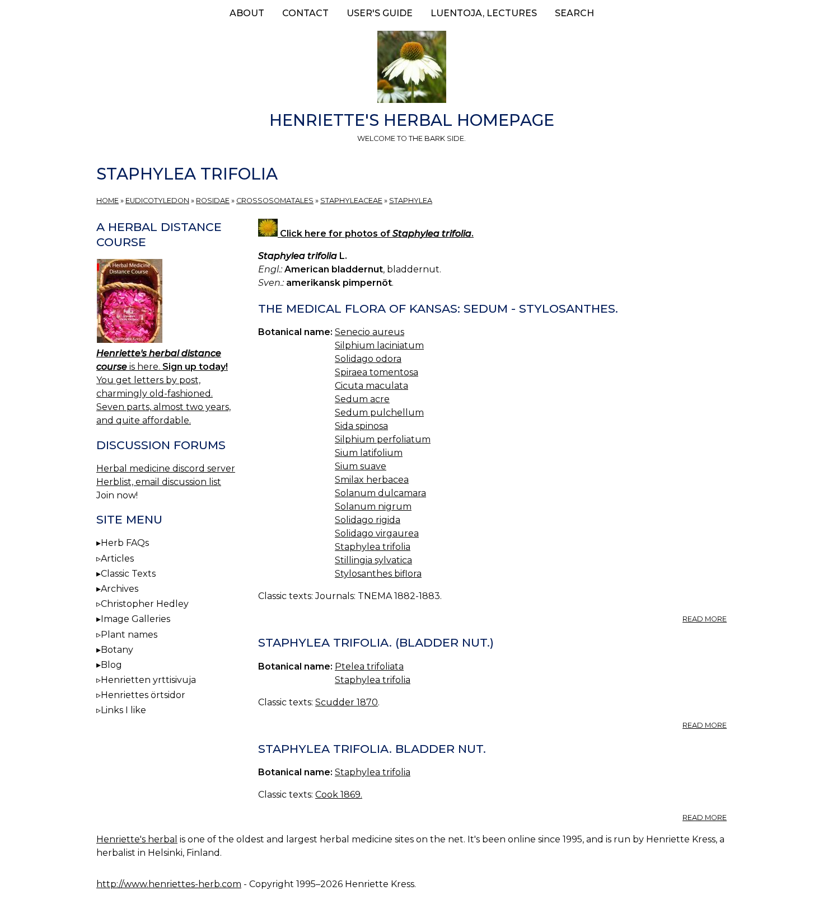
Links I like (123, 710)
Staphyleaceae (351, 200)
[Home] (411, 69)
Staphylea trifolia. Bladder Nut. (372, 749)
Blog (111, 664)
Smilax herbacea (372, 479)
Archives (119, 588)
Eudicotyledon (157, 200)
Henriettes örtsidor (143, 695)
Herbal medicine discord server (165, 468)
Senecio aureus (369, 332)
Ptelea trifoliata (369, 666)
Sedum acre (362, 399)
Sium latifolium (369, 452)
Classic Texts (128, 573)
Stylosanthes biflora (378, 573)
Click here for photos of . (376, 233)
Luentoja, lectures (484, 13)
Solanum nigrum (373, 506)
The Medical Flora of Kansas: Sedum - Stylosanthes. (438, 308)
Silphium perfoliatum (383, 439)
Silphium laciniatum (379, 345)
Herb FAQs (125, 543)
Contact (305, 13)
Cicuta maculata (371, 385)
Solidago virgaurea (377, 533)
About (247, 13)
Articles (117, 558)
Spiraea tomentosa (376, 372)
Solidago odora (368, 359)
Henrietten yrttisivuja (148, 680)
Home (107, 200)
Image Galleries (135, 619)
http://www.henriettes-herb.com (168, 884)
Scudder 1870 (346, 702)
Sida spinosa (361, 426)
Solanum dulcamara (380, 493)
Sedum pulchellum (379, 412)
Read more (704, 619)
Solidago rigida (367, 520)
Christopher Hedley (145, 604)
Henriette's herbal (136, 839)
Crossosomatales (275, 200)
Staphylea (410, 200)
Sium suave (360, 466)
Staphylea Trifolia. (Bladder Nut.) (376, 642)
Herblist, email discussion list (158, 482)
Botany (117, 649)
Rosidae (213, 200)
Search (574, 13)
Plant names (129, 634)
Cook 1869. (338, 794)
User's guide (380, 13)
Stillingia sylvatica (373, 560)
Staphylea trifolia (372, 546)
